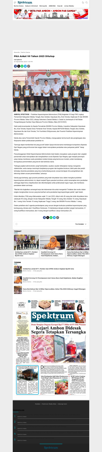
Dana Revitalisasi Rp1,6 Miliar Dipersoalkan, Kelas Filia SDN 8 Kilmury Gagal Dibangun (78, 253)
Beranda (17, 52)
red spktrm (18, 59)
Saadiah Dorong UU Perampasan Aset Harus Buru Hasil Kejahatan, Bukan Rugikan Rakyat (52, 254)
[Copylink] (28, 66)
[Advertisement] (51, 35)
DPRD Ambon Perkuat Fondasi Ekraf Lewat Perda (36, 438)
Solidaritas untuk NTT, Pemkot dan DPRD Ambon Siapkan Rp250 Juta (26, 253)
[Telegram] (25, 66)
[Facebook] (15, 66)
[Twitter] (18, 66)
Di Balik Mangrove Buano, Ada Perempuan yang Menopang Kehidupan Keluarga (47, 420)
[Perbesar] (51, 110)
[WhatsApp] (22, 66)
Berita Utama (25, 52)
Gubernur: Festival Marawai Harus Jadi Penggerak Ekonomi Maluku (42, 426)
